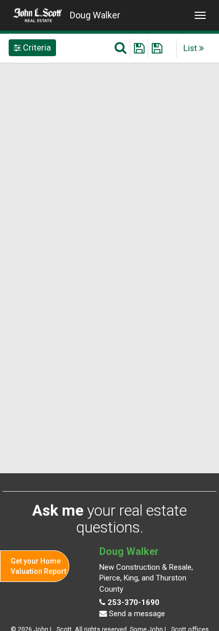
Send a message (136, 613)
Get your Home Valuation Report (38, 566)
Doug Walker (95, 15)
